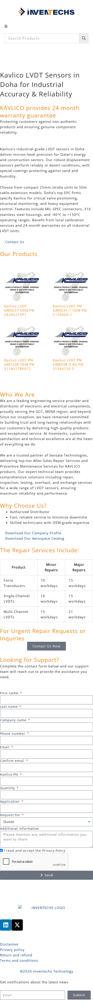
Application (10, 801)
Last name (9, 706)
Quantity (8, 788)
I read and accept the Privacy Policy (34, 850)
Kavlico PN (9, 774)
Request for (10, 815)
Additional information (19, 828)
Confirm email (13, 760)
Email (5, 747)
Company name (14, 720)
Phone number (13, 733)
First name (9, 693)
